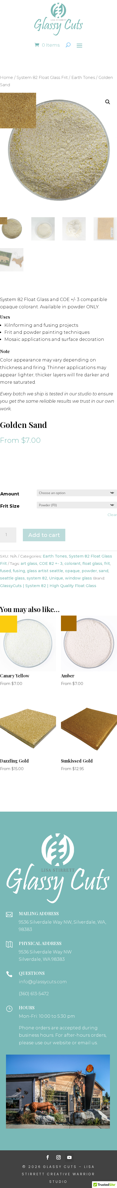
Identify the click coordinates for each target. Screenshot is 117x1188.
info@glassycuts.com (43, 981)
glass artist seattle (45, 570)
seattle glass (12, 578)
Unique (56, 578)
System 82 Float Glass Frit (42, 77)
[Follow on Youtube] (69, 1157)
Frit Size (10, 506)
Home (6, 77)
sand (103, 570)
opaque (72, 570)
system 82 (37, 578)
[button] (108, 102)
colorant (72, 563)
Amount (9, 494)
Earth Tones (83, 77)
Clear (112, 515)
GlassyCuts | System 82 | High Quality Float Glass (48, 585)
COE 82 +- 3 (51, 563)
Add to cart (44, 535)
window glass (78, 578)
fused (5, 570)
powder (89, 570)
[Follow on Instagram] (58, 1157)
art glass (29, 563)
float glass (92, 563)
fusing (19, 570)
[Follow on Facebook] (47, 1157)
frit (107, 563)
